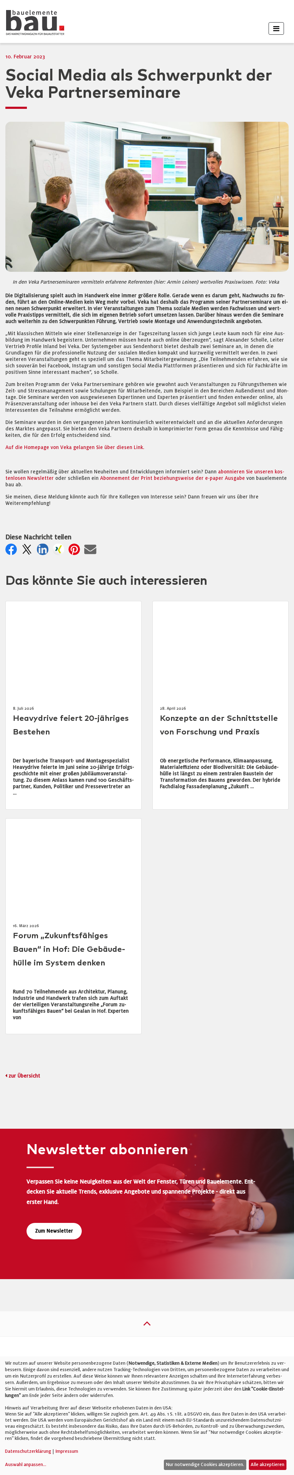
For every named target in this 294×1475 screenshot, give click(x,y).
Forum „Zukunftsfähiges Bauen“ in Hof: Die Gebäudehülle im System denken (69, 949)
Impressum (66, 1451)
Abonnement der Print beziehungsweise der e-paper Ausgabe (172, 478)
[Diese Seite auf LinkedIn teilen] (44, 551)
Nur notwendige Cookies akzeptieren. (205, 1464)
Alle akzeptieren (267, 1464)
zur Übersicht (24, 1076)
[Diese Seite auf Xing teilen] (60, 551)
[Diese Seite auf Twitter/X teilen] (28, 551)
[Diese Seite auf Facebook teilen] (12, 551)
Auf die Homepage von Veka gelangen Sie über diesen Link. (74, 447)
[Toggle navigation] (276, 28)
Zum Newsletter (54, 1231)
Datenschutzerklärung (28, 1451)
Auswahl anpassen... (25, 1464)
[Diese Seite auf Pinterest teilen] (75, 551)
